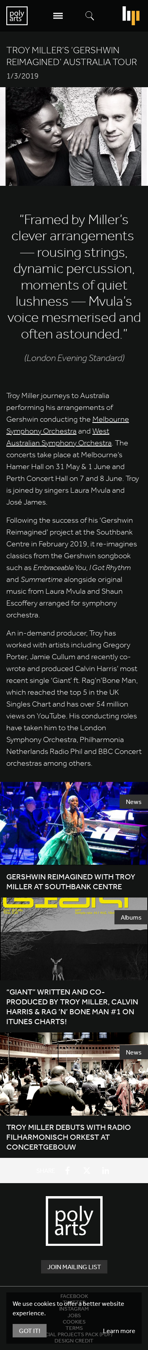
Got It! (29, 1331)
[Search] (90, 16)
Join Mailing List (74, 1267)
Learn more (119, 1330)
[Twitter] (87, 1170)
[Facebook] (68, 1170)
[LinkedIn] (105, 1170)
